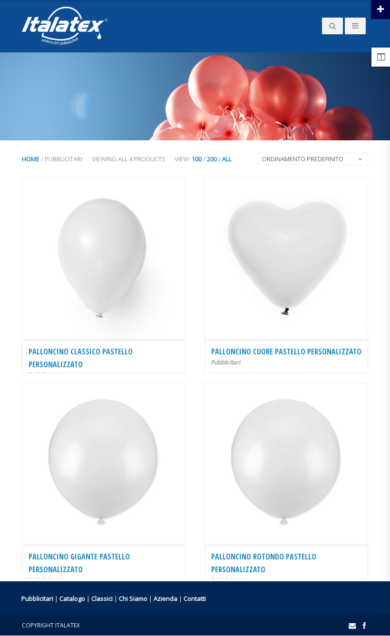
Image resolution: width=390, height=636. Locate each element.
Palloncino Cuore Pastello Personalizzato (286, 351)
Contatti (195, 598)
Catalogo (72, 598)
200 (212, 159)
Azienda (165, 598)
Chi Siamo (133, 598)
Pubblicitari (225, 362)
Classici (102, 598)
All (227, 159)
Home (30, 159)
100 (197, 159)
